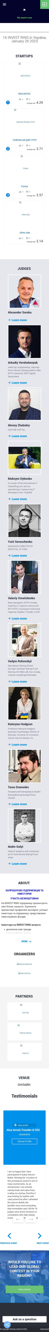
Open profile (23, 1125)
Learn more (17, 320)
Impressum (44, 1329)
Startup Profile (24, 1141)
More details (25, 1289)
